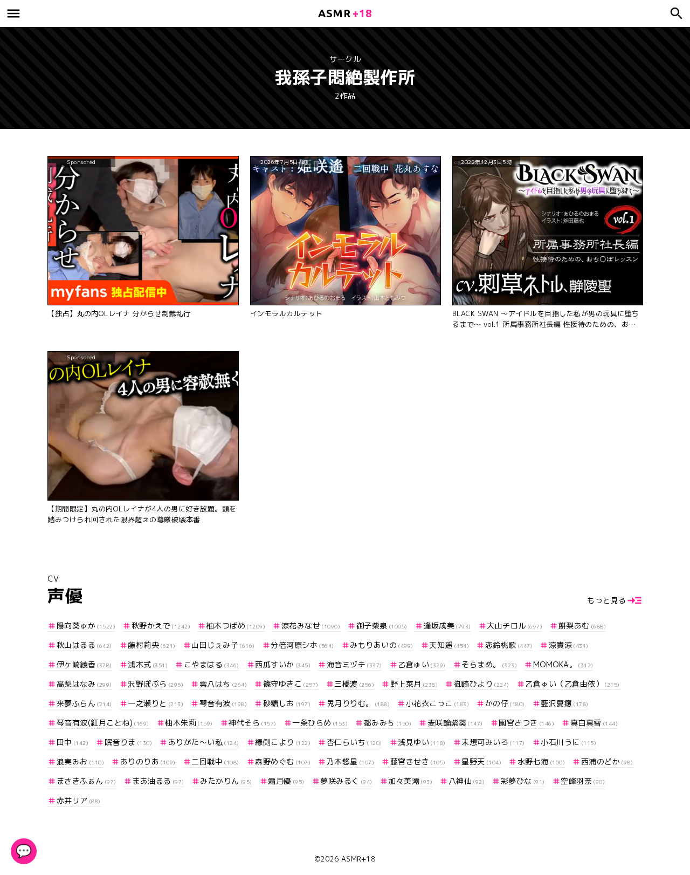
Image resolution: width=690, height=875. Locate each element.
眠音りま (128, 742)
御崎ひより (481, 684)
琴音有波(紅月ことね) (103, 722)
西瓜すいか (282, 664)
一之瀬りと (155, 703)
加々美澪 (410, 781)
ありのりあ (148, 761)
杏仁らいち (354, 742)
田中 (72, 742)
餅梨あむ (582, 625)
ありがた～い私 (203, 742)
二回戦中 (215, 761)
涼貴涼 (569, 645)
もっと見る (606, 600)
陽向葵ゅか (86, 625)
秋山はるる (84, 645)
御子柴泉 (382, 625)
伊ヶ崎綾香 (84, 664)
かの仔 (505, 703)
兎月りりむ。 (358, 703)
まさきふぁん (86, 781)
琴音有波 (223, 703)
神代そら (253, 722)
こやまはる (211, 664)
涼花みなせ (310, 625)
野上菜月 (414, 684)
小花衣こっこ (437, 703)
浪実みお (80, 761)
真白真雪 (594, 722)
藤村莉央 (152, 645)
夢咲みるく (346, 781)
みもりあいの (381, 645)
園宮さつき (526, 722)
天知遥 (449, 645)
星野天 (481, 761)
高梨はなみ (84, 684)
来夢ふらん (84, 703)
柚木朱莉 (189, 722)
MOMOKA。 (563, 664)
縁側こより (282, 742)
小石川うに (568, 742)
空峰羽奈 (583, 781)
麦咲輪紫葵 (455, 722)
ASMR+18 (358, 859)
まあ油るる (158, 781)
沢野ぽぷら (155, 684)
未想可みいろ (493, 742)
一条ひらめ (320, 722)
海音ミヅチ (354, 664)
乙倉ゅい (422, 664)
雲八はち (223, 684)
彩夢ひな (523, 781)
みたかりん (226, 781)
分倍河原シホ (302, 645)
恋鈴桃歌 (509, 645)
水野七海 (541, 761)
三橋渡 (354, 684)
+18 (345, 13)
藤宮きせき (418, 761)
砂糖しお (286, 703)
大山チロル (514, 625)
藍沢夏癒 (565, 703)
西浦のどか (607, 761)
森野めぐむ (282, 761)
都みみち (387, 722)
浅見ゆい (422, 742)
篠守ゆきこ (291, 684)
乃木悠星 (350, 761)
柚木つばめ (235, 625)
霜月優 (286, 781)
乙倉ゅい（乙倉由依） (572, 684)
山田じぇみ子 (223, 645)
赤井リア (79, 800)
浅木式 (148, 664)
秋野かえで (161, 625)
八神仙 (466, 781)
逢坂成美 (447, 625)
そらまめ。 (489, 664)
